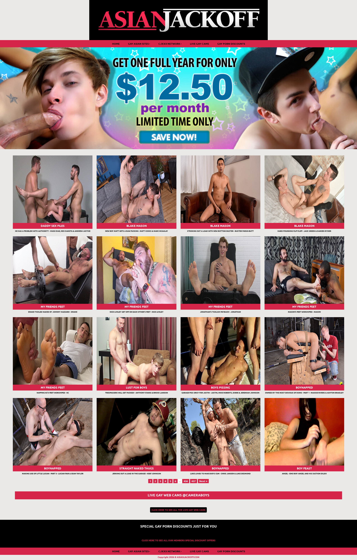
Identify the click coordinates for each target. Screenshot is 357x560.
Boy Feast (304, 468)
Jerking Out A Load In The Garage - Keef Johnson (136, 474)
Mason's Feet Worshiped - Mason (304, 312)
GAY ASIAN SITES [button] (138, 43)
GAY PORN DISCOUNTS (231, 43)
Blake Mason (136, 225)
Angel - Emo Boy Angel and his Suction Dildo (304, 474)
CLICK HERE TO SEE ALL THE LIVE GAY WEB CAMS (178, 510)
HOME (116, 43)
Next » (203, 481)
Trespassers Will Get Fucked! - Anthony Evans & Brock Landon (136, 393)
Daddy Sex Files (53, 225)
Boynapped (304, 387)
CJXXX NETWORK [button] (169, 43)
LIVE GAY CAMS (199, 43)
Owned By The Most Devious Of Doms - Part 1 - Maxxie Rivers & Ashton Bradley (304, 393)
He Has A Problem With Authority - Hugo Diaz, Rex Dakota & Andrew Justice (52, 231)
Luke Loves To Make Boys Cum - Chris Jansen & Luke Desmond (220, 474)
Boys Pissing (220, 387)
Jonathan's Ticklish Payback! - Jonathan (220, 312)
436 (186, 481)
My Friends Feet (53, 306)
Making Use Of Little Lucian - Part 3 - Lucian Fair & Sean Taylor (52, 474)
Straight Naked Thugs (136, 468)
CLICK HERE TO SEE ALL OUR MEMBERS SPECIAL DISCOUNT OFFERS (178, 540)
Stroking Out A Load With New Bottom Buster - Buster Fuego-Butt (220, 231)
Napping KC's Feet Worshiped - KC (53, 393)
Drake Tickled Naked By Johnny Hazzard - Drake (52, 312)
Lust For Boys (136, 387)
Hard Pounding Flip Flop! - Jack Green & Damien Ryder (304, 231)
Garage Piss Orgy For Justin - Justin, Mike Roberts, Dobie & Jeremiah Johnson (220, 393)
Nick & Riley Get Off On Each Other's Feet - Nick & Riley (136, 312)
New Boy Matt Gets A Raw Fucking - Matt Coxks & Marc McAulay (136, 231)
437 (193, 481)
